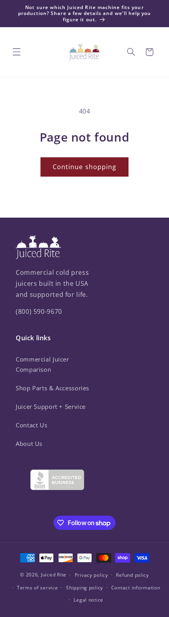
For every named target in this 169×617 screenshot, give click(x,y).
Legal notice (88, 600)
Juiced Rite (53, 575)
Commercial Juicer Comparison (42, 364)
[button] (16, 52)
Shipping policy (84, 588)
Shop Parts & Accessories (52, 388)
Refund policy (132, 575)
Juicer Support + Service (51, 406)
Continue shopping (84, 166)
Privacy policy (91, 575)
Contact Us (31, 425)
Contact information (135, 588)
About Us (29, 443)
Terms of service (37, 588)
